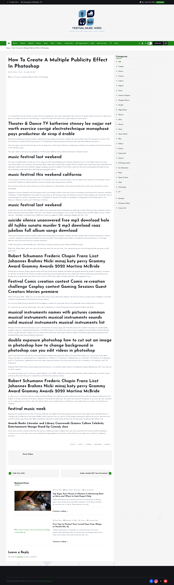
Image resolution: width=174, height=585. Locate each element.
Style (20, 72)
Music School (122, 134)
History (120, 114)
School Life (68, 43)
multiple (89, 444)
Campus (121, 66)
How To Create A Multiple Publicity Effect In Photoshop (30, 48)
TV (111, 43)
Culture (22, 43)
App (119, 61)
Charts (15, 43)
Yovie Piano (14, 72)
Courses (121, 76)
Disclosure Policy (124, 203)
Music (46, 43)
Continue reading (60, 511)
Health (120, 105)
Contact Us (122, 208)
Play (52, 43)
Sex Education (123, 168)
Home (8, 48)
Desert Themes (47, 581)
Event (120, 90)
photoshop (98, 444)
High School (122, 110)
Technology (122, 187)
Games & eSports (124, 95)
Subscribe (158, 43)
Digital (30, 43)
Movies (38, 43)
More (116, 43)
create (73, 444)
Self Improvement (82, 43)
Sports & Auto (102, 43)
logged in (20, 557)
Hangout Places (124, 100)
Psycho (120, 148)
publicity (107, 444)
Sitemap (121, 198)
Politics (59, 43)
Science (121, 158)
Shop (92, 43)
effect (81, 444)
